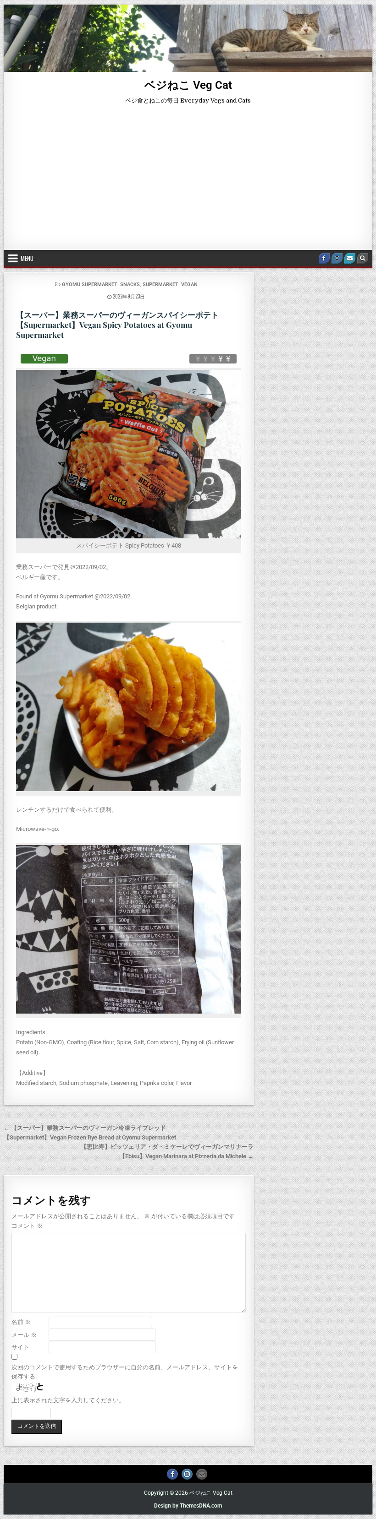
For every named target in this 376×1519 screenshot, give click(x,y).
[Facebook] (324, 258)
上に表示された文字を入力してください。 (68, 1400)
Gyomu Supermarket (89, 285)
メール (24, 1334)
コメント (27, 1225)
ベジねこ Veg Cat (188, 85)
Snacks (130, 285)
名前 (21, 1321)
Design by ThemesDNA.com (188, 1506)
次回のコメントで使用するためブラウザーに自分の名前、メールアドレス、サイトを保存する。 (124, 1372)
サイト (20, 1347)
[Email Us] (349, 258)
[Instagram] (337, 258)
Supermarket (160, 285)
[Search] (362, 258)
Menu (27, 258)
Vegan (189, 285)
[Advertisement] (188, 181)
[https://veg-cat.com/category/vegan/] (44, 358)
